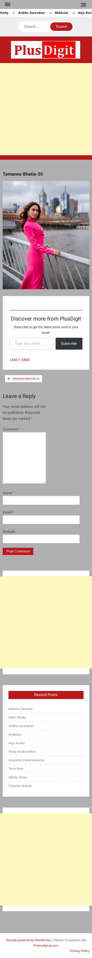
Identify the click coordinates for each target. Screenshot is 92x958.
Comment (11, 429)
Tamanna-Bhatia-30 (26, 378)
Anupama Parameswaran (26, 760)
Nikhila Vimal (17, 777)
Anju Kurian (16, 743)
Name (9, 493)
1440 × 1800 (19, 360)
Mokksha (59, 13)
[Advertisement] (46, 109)
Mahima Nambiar (20, 709)
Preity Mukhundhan (22, 751)
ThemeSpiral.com (45, 945)
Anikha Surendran (29, 13)
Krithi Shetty (16, 717)
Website (9, 531)
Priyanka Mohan (19, 786)
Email (8, 512)
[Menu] (7, 4)
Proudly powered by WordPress (28, 940)
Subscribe (69, 343)
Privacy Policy (79, 951)
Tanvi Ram (15, 768)
